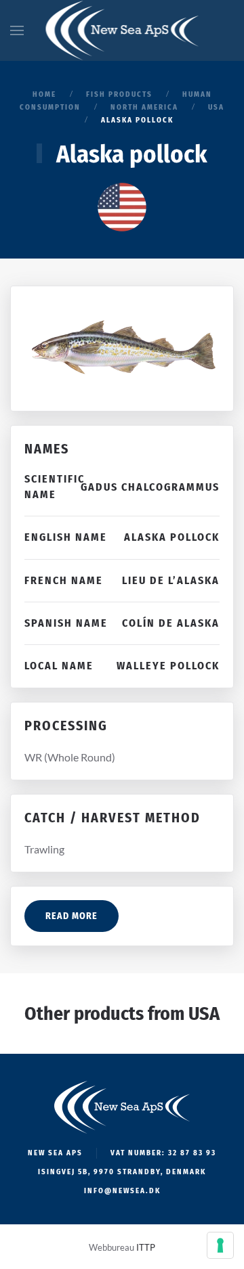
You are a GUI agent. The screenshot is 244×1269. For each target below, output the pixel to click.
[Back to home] (122, 30)
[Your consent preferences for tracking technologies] (220, 1245)
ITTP (145, 1247)
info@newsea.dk (122, 1190)
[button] (17, 30)
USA (204, 1013)
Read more (71, 916)
